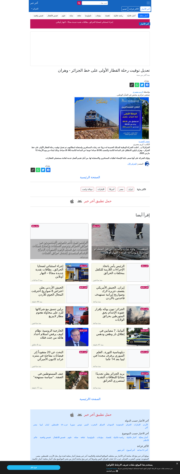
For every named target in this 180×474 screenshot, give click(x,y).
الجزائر (128, 424)
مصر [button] (121, 189)
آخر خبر (34, 3)
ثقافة (83, 437)
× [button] (177, 464)
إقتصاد (108, 437)
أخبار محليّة (96, 226)
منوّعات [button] (98, 15)
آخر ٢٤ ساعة (142, 450)
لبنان (47, 424)
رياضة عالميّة (119, 437)
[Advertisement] (90, 49)
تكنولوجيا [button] (88, 15)
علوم (70, 437)
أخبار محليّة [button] (144, 15)
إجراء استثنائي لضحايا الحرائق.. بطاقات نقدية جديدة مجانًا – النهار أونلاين (84, 22)
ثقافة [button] (79, 15)
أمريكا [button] (111, 189)
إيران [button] (130, 189)
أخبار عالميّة (144, 287)
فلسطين (55, 424)
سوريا (72, 424)
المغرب (94, 424)
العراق (102, 424)
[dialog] (90, 467)
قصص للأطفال (59, 437)
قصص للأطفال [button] (52, 15)
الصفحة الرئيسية (90, 177)
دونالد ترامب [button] (87, 189)
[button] (79, 201)
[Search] (79, 3)
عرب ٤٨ (64, 424)
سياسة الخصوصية (111, 468)
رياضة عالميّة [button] (118, 15)
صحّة (76, 437)
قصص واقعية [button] (38, 15)
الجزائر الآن (132, 163)
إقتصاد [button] (107, 15)
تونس (79, 424)
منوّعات (100, 437)
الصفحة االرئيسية (90, 399)
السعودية (119, 424)
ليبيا (41, 424)
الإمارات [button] (101, 189)
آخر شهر (120, 450)
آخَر (146, 427)
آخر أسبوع (131, 450)
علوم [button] (63, 15)
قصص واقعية (45, 437)
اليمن (86, 424)
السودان (110, 424)
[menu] (148, 3)
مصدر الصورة (144, 141)
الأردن (145, 424)
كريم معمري (138, 92)
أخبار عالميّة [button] (131, 15)
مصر (35, 424)
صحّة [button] (71, 15)
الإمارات (137, 424)
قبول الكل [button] (33, 467)
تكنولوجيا (91, 437)
